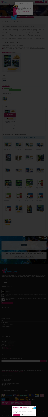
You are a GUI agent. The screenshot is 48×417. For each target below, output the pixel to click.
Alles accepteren (16, 414)
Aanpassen (32, 414)
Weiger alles (24, 414)
